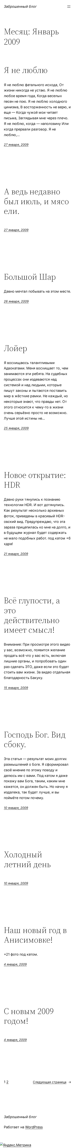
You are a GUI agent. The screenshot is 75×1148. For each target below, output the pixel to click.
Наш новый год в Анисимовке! (35, 935)
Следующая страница (52, 1082)
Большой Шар (30, 277)
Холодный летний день (27, 859)
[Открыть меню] (69, 6)
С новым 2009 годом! (29, 1016)
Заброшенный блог (20, 6)
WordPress (34, 1127)
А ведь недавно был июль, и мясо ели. (36, 201)
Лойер (15, 348)
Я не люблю (26, 70)
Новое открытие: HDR (35, 480)
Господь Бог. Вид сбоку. (35, 739)
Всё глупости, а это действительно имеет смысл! (32, 615)
